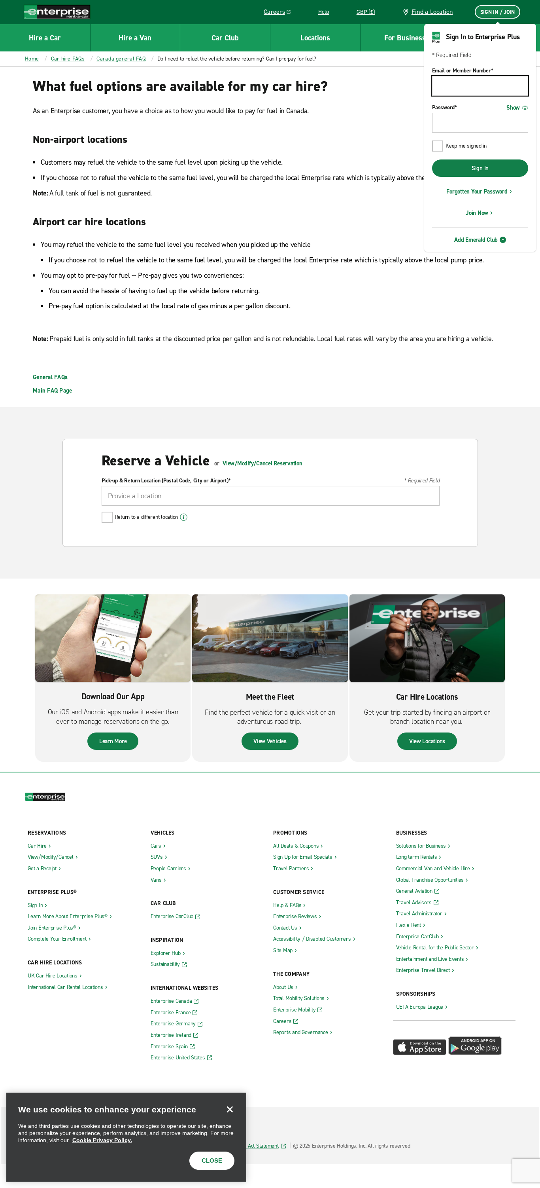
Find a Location (432, 12)
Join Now (477, 213)
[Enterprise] (57, 12)
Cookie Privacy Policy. (102, 1140)
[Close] (229, 1109)
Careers (280, 13)
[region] (126, 1137)
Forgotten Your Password (476, 191)
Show (513, 108)
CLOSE (212, 1160)
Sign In (480, 168)
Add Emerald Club (476, 240)
